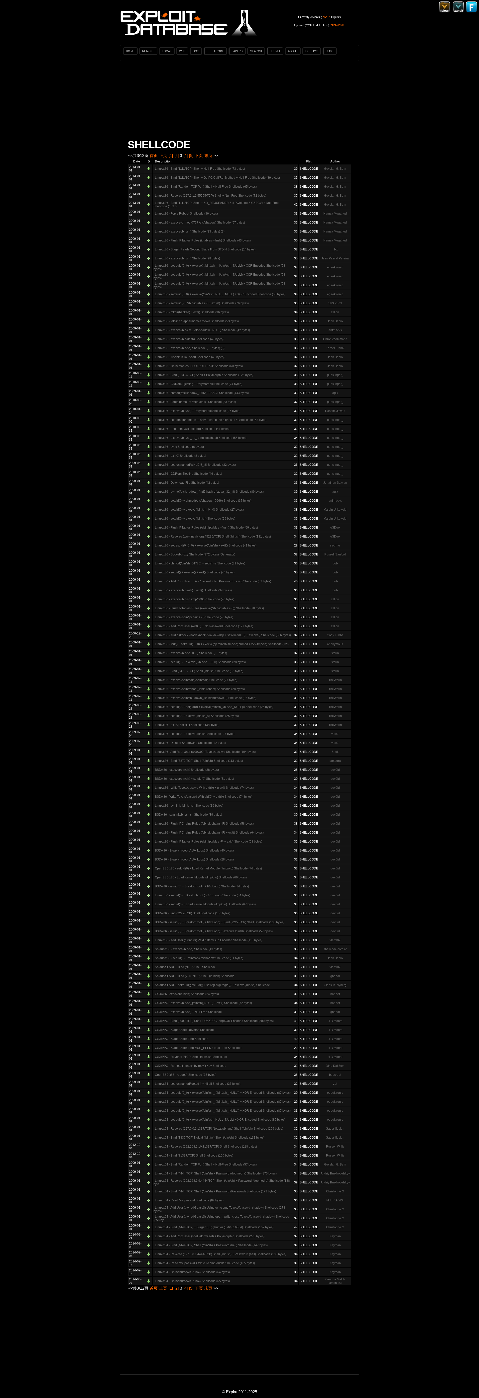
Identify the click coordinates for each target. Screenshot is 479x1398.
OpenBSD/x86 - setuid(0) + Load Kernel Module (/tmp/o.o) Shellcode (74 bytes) (208, 868)
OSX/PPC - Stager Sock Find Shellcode (181, 1039)
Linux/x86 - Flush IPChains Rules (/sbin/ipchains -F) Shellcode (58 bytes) (204, 823)
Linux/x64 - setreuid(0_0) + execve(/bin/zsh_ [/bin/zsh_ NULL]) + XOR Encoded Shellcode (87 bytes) (223, 1092)
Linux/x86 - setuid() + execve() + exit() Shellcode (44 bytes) (195, 572)
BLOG (330, 51)
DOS (196, 51)
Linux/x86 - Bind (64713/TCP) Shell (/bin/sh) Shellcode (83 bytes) (199, 671)
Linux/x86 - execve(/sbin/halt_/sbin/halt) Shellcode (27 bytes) (196, 680)
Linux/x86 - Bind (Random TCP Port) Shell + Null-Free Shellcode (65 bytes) (206, 186)
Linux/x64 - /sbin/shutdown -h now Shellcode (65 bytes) (192, 1281)
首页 (154, 156)
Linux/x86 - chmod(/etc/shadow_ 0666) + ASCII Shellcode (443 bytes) (202, 393)
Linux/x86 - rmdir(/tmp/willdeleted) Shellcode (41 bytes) (192, 429)
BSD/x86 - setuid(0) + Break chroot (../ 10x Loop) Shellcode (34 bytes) (202, 886)
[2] (176, 156)
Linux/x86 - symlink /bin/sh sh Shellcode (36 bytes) (189, 805)
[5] (191, 156)
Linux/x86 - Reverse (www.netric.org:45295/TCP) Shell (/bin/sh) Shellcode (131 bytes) (213, 536)
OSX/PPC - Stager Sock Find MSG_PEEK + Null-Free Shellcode (198, 1048)
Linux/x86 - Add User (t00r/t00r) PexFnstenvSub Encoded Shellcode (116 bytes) (208, 940)
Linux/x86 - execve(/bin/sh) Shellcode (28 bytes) (187, 258)
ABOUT (293, 51)
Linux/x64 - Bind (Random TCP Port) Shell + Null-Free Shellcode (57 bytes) (206, 1164)
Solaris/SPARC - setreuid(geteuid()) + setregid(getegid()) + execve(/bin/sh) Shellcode (212, 985)
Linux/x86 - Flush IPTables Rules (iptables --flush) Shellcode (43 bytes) (203, 240)
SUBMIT (275, 51)
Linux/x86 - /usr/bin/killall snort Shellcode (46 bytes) (190, 357)
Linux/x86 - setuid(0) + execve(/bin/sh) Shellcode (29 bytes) (195, 518)
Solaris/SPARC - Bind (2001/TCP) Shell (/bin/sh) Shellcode (195, 976)
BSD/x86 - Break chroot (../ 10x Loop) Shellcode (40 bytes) (194, 850)
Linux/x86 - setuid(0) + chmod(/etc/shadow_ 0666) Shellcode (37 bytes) (203, 500)
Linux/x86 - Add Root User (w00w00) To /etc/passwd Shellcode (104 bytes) (205, 752)
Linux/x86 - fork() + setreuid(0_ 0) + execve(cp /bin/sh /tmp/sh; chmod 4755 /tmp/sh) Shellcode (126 (222, 644)
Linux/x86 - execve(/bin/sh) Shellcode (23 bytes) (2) (190, 231)
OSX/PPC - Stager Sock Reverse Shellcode (184, 1030)
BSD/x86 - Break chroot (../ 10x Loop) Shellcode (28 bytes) (194, 859)
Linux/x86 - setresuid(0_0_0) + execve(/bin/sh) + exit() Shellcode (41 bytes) (205, 545)
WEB (182, 51)
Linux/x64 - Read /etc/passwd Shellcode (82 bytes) (189, 1200)
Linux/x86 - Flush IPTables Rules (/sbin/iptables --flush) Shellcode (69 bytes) (206, 527)
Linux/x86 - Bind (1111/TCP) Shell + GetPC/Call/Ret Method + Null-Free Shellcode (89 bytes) (217, 177)
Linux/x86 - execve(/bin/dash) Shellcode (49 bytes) (189, 339)
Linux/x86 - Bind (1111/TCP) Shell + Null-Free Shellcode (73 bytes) (200, 168)
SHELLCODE (215, 51)
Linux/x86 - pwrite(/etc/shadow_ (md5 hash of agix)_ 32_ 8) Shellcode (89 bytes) (209, 491)
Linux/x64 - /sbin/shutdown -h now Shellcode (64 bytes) (192, 1272)
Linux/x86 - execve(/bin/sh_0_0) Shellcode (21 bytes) (191, 653)
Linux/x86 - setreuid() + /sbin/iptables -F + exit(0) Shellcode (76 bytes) (202, 303)
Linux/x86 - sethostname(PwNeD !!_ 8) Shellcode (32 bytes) (195, 464)
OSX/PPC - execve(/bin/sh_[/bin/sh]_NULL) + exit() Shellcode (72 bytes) (203, 1003)
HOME (130, 51)
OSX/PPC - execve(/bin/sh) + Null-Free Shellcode (188, 1012)
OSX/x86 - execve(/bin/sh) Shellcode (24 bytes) (187, 994)
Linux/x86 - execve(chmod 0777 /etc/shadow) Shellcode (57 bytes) (200, 222)
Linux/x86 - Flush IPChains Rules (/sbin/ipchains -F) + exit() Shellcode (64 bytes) (209, 832)
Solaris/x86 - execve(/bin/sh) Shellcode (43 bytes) (188, 949)
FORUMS (311, 51)
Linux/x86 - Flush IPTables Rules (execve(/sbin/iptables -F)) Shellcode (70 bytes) (209, 608)
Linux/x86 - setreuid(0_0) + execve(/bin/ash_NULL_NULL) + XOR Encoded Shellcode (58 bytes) (220, 294)
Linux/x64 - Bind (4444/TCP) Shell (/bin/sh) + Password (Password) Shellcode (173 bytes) (215, 1191)
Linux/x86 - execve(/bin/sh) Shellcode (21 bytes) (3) (190, 348)
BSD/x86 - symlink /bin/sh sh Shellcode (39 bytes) (188, 814)
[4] (185, 156)
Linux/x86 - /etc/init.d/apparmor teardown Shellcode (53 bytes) (197, 321)
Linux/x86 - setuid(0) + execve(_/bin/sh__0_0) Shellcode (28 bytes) (200, 662)
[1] (171, 156)
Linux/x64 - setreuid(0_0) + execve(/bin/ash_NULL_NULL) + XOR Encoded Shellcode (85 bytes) (220, 1119)
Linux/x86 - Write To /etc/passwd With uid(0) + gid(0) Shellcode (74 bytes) (204, 787)
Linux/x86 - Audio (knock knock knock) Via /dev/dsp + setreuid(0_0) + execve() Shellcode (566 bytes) (223, 635)
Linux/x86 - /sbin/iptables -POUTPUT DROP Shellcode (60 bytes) (199, 366)
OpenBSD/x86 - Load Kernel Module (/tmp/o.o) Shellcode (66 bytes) (201, 877)
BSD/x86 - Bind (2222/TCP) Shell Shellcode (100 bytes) (192, 913)
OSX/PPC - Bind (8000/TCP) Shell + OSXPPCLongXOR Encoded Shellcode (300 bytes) (214, 1021)
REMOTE (148, 51)
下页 (199, 156)
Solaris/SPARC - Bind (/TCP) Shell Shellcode (185, 967)
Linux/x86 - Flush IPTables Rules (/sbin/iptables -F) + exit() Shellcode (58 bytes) (208, 841)
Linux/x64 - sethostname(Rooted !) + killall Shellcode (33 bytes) (197, 1084)
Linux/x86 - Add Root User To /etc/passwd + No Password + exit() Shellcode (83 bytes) (213, 581)
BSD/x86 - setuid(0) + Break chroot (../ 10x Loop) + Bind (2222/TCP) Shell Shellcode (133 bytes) (219, 922)
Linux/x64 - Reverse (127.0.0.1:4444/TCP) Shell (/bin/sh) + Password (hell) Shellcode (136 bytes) (220, 1254)
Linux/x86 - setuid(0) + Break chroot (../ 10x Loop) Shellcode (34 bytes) (202, 895)
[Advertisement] (239, 100)
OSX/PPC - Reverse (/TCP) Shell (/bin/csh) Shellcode (191, 1057)
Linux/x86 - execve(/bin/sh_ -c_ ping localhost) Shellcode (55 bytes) (200, 438)
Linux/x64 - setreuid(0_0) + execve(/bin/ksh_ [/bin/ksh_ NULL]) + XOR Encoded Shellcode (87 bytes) (223, 1101)
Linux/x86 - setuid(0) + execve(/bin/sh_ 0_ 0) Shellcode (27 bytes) (199, 509)
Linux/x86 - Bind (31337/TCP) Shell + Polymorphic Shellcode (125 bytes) (204, 375)
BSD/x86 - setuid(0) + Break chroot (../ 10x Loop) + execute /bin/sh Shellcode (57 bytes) (214, 931)
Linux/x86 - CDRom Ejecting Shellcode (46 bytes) (188, 473)
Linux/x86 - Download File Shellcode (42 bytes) (187, 482)
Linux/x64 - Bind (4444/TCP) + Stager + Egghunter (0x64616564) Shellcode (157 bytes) (214, 1227)
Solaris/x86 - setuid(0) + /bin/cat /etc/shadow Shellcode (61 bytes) (199, 958)
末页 (208, 156)
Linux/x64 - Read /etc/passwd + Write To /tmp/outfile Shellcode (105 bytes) (205, 1263)
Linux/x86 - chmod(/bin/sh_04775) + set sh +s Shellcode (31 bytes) (200, 563)
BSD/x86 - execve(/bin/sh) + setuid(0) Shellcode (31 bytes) (194, 778)
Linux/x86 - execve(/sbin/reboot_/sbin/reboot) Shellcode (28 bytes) (200, 689)
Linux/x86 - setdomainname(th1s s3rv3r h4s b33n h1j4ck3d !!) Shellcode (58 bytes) (211, 420)
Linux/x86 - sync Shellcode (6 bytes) (179, 447)
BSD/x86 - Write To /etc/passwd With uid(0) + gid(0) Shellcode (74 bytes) (203, 796)
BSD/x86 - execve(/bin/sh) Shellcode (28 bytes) (187, 770)
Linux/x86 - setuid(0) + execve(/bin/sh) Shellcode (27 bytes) (195, 734)
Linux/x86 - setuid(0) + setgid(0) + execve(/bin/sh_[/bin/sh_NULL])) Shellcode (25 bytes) (214, 707)
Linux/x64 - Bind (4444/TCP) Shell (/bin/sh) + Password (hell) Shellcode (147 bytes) (211, 1245)
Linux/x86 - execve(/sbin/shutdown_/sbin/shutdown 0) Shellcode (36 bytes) (205, 698)
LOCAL (166, 51)
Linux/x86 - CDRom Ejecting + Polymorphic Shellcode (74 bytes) (198, 384)
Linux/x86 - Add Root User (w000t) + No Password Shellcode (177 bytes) (204, 626)
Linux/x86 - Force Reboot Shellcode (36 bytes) (186, 213)
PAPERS (237, 51)
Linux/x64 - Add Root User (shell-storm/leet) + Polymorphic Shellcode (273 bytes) (209, 1236)
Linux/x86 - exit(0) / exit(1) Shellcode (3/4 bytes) (187, 725)
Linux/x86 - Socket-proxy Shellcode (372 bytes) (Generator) (195, 554)
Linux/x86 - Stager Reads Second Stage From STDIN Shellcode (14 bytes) (205, 249)
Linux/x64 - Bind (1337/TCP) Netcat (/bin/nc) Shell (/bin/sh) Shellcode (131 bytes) (209, 1137)
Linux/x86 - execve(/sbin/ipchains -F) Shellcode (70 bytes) (194, 617)
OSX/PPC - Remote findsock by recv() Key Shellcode (190, 1066)
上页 (163, 156)
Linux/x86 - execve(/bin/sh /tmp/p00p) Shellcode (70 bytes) (194, 599)
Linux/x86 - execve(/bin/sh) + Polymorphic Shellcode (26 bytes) (197, 411)
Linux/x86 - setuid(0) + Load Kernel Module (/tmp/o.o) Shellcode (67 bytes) (205, 904)
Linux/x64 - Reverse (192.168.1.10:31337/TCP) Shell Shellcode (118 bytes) (206, 1146)
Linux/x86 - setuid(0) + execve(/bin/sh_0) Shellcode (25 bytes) (197, 716)
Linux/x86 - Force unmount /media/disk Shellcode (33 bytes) (195, 402)
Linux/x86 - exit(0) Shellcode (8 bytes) (180, 456)
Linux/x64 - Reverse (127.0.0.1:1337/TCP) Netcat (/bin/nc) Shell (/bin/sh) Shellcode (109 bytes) (219, 1128)
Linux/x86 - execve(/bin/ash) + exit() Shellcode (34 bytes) (193, 590)
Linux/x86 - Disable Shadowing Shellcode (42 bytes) (190, 743)
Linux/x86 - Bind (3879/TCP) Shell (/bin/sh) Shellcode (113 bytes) (199, 761)
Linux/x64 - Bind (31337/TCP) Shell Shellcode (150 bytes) (194, 1155)
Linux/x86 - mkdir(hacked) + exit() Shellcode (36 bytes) (192, 312)
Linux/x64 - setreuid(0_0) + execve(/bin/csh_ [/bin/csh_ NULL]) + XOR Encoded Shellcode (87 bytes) (223, 1110)
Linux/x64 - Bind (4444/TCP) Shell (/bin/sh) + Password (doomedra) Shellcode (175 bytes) (216, 1173)
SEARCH (256, 51)
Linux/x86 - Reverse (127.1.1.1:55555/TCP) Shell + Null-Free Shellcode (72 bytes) (210, 195)
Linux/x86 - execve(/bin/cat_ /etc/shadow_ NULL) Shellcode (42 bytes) (202, 330)
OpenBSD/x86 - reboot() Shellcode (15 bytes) (185, 1075)
